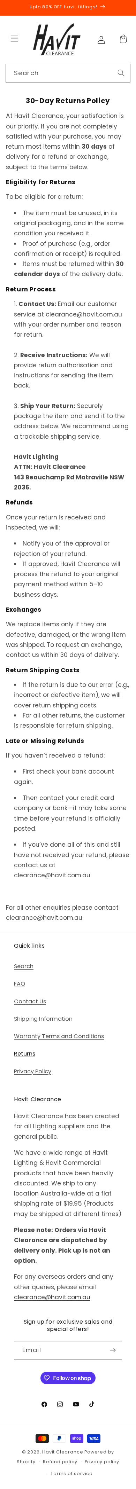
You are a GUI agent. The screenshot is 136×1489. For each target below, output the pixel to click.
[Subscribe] (113, 1350)
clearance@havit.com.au (52, 1297)
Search (23, 966)
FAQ (19, 984)
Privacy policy (102, 1462)
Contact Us (30, 1001)
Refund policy (60, 1462)
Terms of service (72, 1473)
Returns (24, 1054)
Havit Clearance (62, 1452)
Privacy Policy (32, 1071)
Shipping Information (43, 1019)
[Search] (121, 73)
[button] (14, 38)
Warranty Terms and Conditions (59, 1036)
